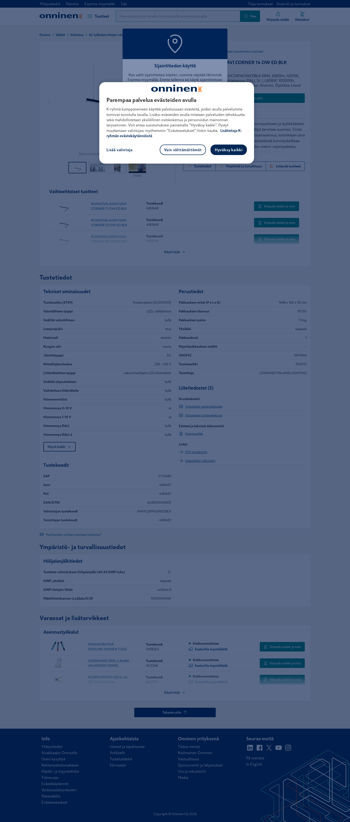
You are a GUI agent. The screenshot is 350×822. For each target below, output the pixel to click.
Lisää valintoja (119, 150)
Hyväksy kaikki (229, 150)
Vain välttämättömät (183, 150)
